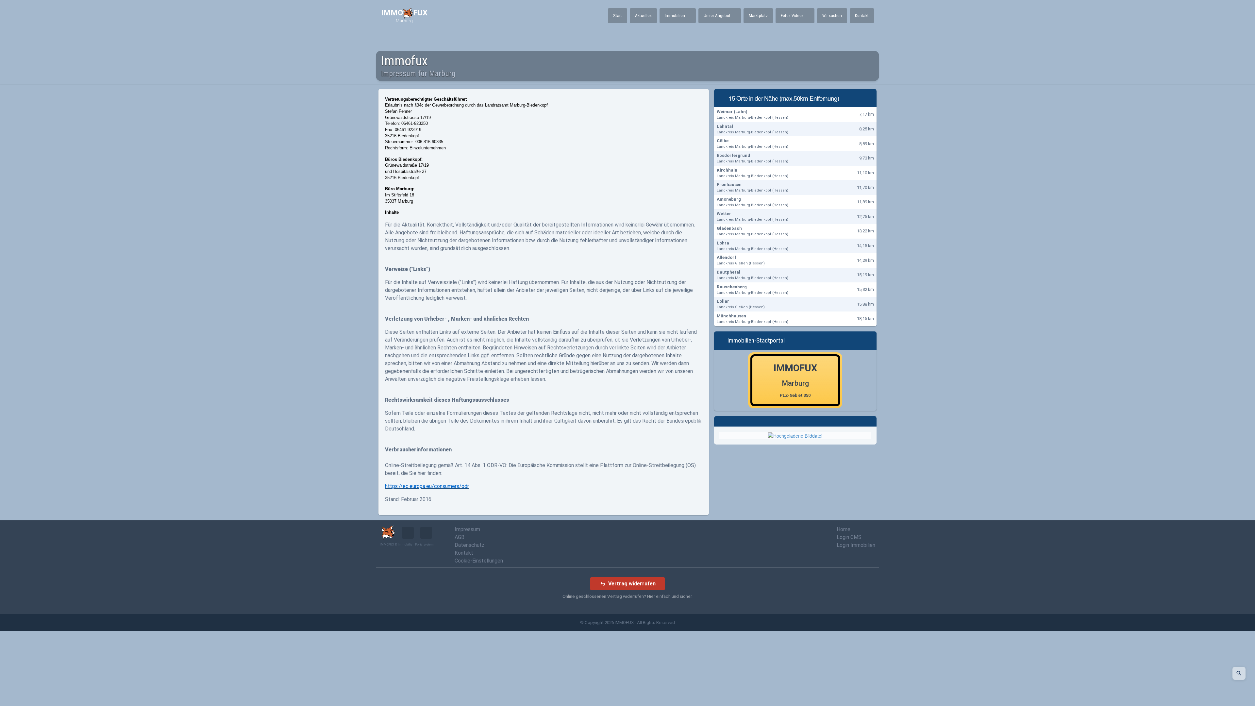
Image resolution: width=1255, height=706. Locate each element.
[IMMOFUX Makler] (795, 435)
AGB (459, 537)
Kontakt (464, 553)
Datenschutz (469, 545)
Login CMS (849, 537)
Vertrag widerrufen (632, 583)
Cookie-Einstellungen (479, 561)
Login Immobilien (856, 545)
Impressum (467, 529)
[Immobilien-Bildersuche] (1239, 673)
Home (843, 529)
